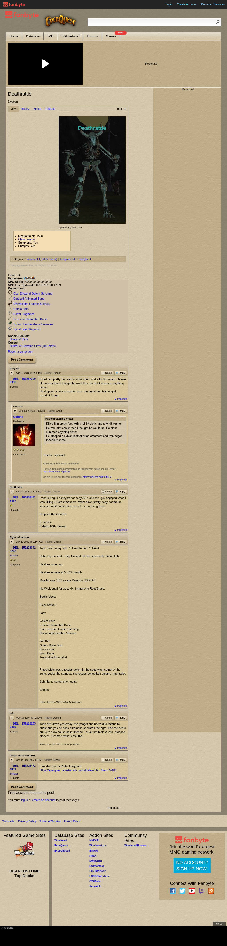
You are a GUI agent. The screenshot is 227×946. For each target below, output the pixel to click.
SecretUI (94, 886)
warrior (31, 239)
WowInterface (98, 845)
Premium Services (213, 4)
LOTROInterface (99, 876)
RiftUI (92, 855)
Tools (120, 108)
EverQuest (84, 259)
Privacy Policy (27, 821)
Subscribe (8, 821)
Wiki (50, 36)
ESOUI (93, 850)
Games (113, 35)
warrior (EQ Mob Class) (42, 259)
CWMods (95, 881)
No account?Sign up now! (192, 865)
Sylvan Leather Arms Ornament (33, 324)
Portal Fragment (23, 314)
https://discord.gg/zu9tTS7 (97, 477)
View (13, 108)
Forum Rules (72, 821)
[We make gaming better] (14, 4)
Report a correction (20, 351)
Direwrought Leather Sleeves (31, 303)
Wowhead (60, 840)
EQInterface (69, 36)
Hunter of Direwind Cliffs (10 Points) (33, 346)
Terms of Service (50, 821)
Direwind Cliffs (19, 339)
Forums (92, 36)
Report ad (151, 63)
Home (14, 36)
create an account (43, 800)
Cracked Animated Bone (28, 298)
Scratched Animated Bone (29, 319)
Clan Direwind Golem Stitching (32, 293)
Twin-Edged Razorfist (26, 329)
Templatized (67, 259)
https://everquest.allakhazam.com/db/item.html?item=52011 (78, 770)
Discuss (50, 108)
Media (37, 108)
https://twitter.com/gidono (56, 471)
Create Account (187, 4)
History (25, 108)
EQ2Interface (97, 871)
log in (24, 800)
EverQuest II (62, 850)
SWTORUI (95, 860)
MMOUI (93, 840)
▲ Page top (120, 399)
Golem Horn (20, 309)
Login (169, 4)
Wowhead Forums (135, 845)
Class (21, 239)
